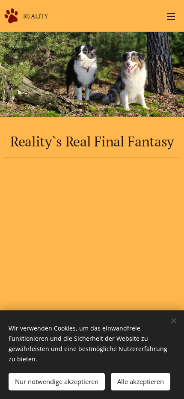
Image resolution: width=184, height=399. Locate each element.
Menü (171, 15)
